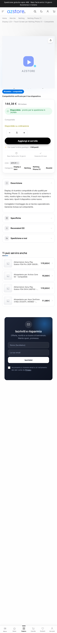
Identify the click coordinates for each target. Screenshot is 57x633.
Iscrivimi (28, 360)
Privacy (28, 370)
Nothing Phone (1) (34, 18)
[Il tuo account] (48, 11)
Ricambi (49, 168)
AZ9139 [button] (13, 163)
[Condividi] (50, 40)
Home (4, 18)
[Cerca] (35, 11)
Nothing (21, 18)
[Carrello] (54, 11)
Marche (13, 18)
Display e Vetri (17, 168)
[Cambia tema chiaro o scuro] (41, 11)
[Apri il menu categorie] (3, 11)
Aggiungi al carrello (28, 141)
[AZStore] (16, 11)
